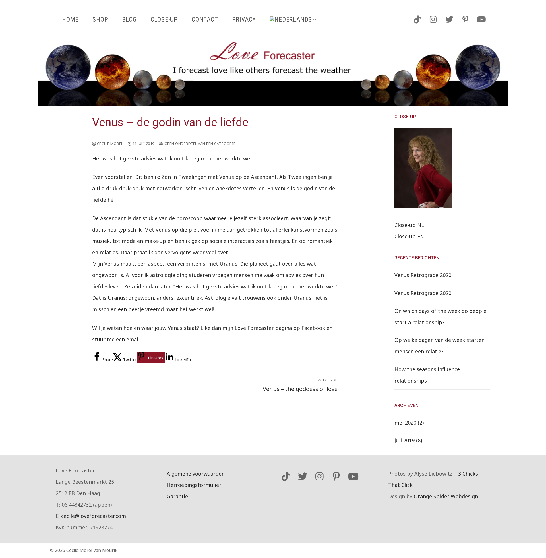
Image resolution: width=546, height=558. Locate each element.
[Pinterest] (465, 20)
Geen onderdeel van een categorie (199, 143)
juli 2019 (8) (408, 440)
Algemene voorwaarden (196, 473)
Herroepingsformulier (194, 484)
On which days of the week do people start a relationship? (440, 316)
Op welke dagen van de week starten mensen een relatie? (439, 345)
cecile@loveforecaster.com (93, 515)
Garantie (177, 496)
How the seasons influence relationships (427, 375)
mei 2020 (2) (409, 422)
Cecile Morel (109, 143)
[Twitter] (449, 20)
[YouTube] (481, 20)
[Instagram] (433, 20)
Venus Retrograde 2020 (422, 275)
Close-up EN (409, 236)
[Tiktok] (417, 20)
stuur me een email (116, 339)
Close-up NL (409, 225)
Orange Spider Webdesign (446, 496)
